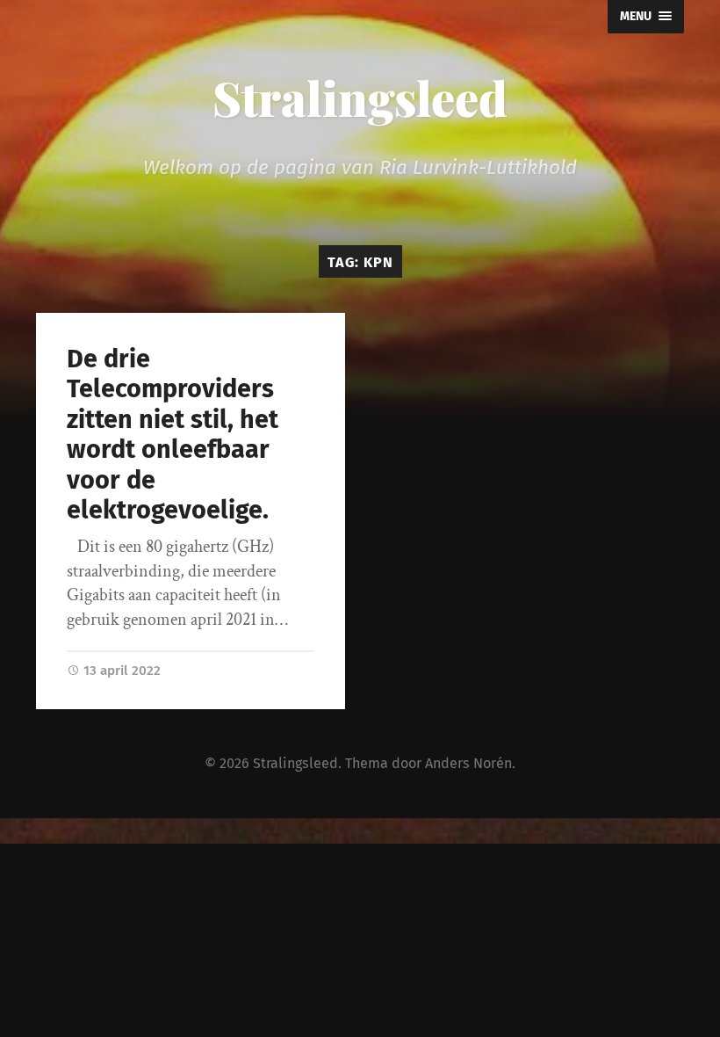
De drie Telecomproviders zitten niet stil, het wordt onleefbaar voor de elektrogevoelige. (172, 435)
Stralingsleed (360, 97)
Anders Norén (468, 763)
